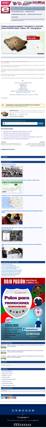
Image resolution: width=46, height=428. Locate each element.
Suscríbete (13, 7)
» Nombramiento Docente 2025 (8, 275)
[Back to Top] (22, 415)
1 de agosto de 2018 (31, 94)
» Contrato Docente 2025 (6, 264)
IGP (18, 66)
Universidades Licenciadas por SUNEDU (18, 9)
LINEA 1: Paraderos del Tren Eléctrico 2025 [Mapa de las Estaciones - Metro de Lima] (20, 180)
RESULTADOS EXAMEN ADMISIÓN (28, 7)
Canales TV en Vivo (38, 7)
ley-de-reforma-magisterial (7, 383)
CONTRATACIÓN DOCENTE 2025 (34, 14)
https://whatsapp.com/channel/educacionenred (16, 106)
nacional (13, 23)
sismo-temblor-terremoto (21, 23)
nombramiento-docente (6, 375)
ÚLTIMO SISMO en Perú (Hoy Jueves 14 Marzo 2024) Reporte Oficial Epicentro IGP (16, 138)
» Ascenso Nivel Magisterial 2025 (8, 265)
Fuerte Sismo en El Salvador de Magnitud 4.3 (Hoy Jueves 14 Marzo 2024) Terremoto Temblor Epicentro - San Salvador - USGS (22, 136)
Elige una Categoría (6, 365)
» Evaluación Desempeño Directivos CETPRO (11, 271)
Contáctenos (18, 7)
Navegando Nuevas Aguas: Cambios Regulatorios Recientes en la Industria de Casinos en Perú (17, 131)
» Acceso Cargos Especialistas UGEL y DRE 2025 (11, 270)
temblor (34, 74)
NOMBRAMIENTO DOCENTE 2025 (18, 14)
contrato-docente (6, 377)
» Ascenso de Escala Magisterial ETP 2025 (10, 267)
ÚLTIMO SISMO (14, 17)
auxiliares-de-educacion (7, 381)
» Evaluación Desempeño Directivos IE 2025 (11, 273)
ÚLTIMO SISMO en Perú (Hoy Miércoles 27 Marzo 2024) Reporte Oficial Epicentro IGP (16, 133)
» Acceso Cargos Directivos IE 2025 (9, 268)
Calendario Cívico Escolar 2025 (9, 164)
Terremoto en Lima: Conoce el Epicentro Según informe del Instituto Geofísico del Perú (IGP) (22, 195)
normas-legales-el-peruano (7, 373)
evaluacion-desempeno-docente (8, 385)
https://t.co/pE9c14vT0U (24, 92)
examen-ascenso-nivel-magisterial (8, 379)
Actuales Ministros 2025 (17, 11)
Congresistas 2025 (29, 11)
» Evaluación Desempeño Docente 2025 (10, 274)
